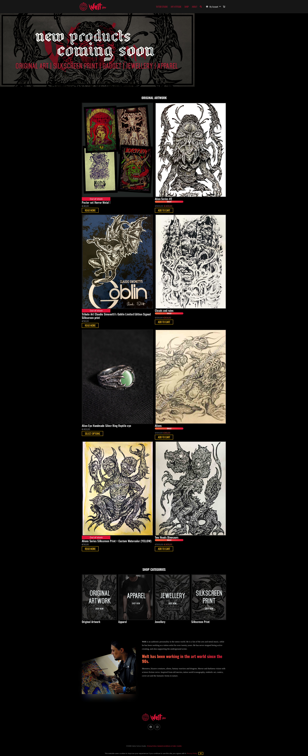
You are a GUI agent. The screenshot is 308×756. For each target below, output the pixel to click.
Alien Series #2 (163, 199)
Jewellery (160, 622)
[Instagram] (157, 727)
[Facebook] (151, 727)
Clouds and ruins (164, 310)
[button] (201, 7)
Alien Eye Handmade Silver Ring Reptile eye (106, 425)
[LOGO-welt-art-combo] (92, 7)
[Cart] (224, 6)
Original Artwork (91, 622)
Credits (179, 746)
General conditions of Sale (166, 746)
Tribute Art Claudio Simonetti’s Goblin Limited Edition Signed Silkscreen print (116, 316)
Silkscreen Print (200, 622)
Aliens (158, 425)
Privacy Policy (152, 746)
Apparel (122, 622)
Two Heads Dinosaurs (167, 537)
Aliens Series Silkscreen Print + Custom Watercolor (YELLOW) (116, 541)
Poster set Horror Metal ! (96, 202)
